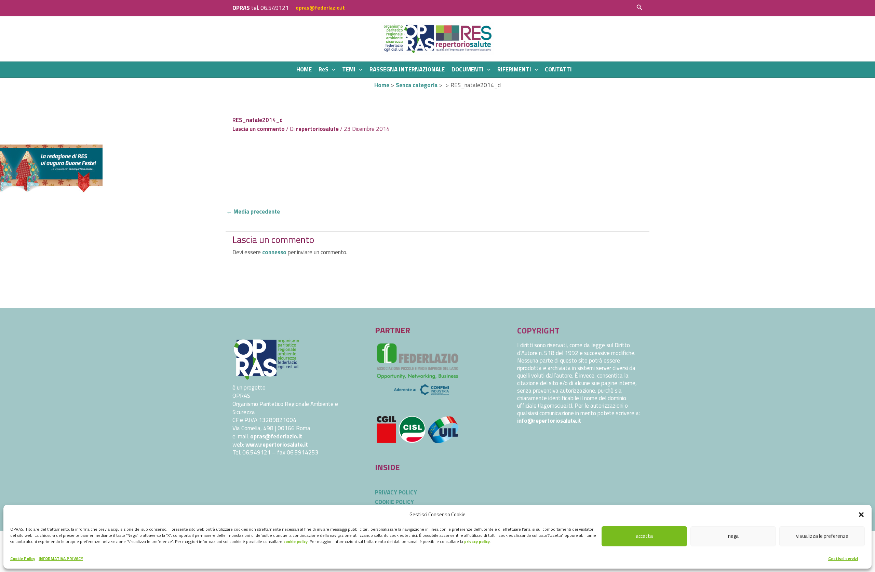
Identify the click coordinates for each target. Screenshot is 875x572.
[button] (861, 514)
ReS (323, 69)
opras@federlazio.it (320, 8)
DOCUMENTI (468, 69)
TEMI (348, 69)
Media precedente (253, 211)
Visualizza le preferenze (822, 536)
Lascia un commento (258, 128)
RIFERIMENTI (514, 69)
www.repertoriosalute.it (276, 444)
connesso (274, 252)
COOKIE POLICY (394, 502)
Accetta (644, 536)
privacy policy (477, 541)
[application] (331, 70)
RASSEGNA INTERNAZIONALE (407, 69)
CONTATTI (558, 69)
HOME (304, 69)
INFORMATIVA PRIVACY (61, 558)
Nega (733, 536)
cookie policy (295, 541)
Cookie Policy (22, 558)
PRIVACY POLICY (396, 492)
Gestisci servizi (843, 558)
